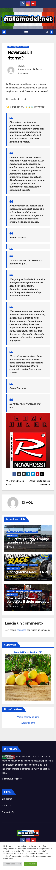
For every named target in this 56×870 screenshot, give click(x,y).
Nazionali (20, 532)
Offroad (33, 565)
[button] (47, 32)
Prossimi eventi (13, 568)
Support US (8, 812)
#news (39, 69)
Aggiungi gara (28, 723)
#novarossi (23, 73)
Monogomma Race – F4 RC (28, 572)
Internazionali (22, 591)
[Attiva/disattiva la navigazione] (26, 32)
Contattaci (7, 805)
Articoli (11, 47)
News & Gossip (23, 47)
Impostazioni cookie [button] (13, 864)
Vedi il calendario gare (28, 717)
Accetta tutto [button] (30, 864)
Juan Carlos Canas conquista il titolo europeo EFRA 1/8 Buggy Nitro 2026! (28, 601)
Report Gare (12, 535)
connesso (21, 630)
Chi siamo (7, 799)
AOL (22, 66)
